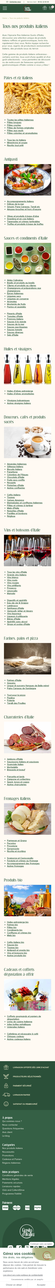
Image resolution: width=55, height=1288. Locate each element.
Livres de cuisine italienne (19, 1021)
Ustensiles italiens (16, 1027)
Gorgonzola (13, 848)
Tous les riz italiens (16, 140)
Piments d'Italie (14, 313)
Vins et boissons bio (17, 953)
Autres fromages (15, 866)
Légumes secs (14, 296)
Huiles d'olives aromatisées (20, 393)
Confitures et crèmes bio (19, 932)
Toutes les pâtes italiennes (20, 119)
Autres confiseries (16, 488)
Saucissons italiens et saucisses (23, 761)
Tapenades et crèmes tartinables (23, 221)
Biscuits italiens (14, 469)
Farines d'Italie (14, 680)
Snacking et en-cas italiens (20, 218)
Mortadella (12, 767)
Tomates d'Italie (15, 316)
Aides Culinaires (15, 280)
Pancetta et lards (15, 776)
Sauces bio (12, 944)
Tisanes (11, 497)
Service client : (38, 2)
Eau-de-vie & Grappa (17, 602)
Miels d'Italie (13, 508)
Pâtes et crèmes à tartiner (20, 505)
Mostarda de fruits (16, 304)
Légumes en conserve (18, 298)
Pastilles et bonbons (17, 513)
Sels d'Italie (12, 335)
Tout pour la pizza (16, 695)
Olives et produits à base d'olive (23, 216)
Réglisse (11, 516)
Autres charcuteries (16, 784)
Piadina (11, 697)
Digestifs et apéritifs (17, 600)
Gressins (11, 683)
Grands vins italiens (16, 574)
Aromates (12, 301)
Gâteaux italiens (15, 466)
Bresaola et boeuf (16, 769)
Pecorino (11, 843)
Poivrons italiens (15, 319)
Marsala (11, 593)
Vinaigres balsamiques (18, 400)
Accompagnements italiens (20, 201)
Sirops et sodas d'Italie (18, 624)
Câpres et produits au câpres (21, 285)
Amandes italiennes (17, 464)
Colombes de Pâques (17, 474)
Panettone (12, 472)
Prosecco (11, 588)
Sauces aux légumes (17, 327)
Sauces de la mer (15, 324)
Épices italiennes (15, 293)
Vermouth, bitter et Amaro (20, 611)
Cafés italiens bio (15, 942)
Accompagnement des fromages (23, 863)
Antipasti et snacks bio (18, 950)
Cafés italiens (13, 494)
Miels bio (11, 935)
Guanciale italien (15, 764)
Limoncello (12, 590)
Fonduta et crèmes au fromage (22, 860)
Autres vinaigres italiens (19, 403)
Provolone (12, 846)
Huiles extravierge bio (18, 922)
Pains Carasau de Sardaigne (21, 688)
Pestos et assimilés (16, 306)
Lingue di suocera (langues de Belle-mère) (28, 685)
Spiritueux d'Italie (15, 608)
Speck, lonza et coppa (18, 782)
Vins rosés (12, 580)
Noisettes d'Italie (15, 510)
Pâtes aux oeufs (15, 130)
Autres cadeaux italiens (19, 1039)
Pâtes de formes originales (20, 127)
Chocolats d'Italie (15, 477)
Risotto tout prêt (15, 145)
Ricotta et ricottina (16, 851)
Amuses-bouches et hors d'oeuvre (24, 209)
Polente (11, 700)
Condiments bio (14, 930)
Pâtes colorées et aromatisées (22, 133)
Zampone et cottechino (18, 779)
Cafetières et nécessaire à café (22, 1033)
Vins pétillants (14, 585)
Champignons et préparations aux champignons (24, 289)
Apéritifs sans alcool (17, 621)
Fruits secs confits (16, 480)
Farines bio (12, 924)
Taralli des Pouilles (16, 703)
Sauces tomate (14, 329)
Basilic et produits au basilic (21, 282)
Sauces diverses (15, 332)
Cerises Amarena (15, 500)
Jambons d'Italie (15, 759)
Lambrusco (12, 605)
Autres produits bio (16, 955)
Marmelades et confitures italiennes (24, 502)
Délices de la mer (15, 204)
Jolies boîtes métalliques (19, 1024)
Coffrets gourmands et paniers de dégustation (24, 1017)
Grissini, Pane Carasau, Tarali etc (23, 206)
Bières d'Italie (13, 619)
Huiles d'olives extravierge (20, 391)
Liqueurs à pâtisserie (17, 616)
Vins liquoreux (14, 613)
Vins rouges (13, 582)
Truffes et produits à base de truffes (25, 224)
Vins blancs (12, 577)
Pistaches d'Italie (15, 485)
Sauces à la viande (16, 321)
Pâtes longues (14, 122)
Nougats (11, 482)
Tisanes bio (12, 947)
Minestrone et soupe (17, 142)
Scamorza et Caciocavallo (20, 858)
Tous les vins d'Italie (17, 572)
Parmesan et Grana (17, 840)
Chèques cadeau (15, 1036)
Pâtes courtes (14, 125)
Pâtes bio (11, 927)
